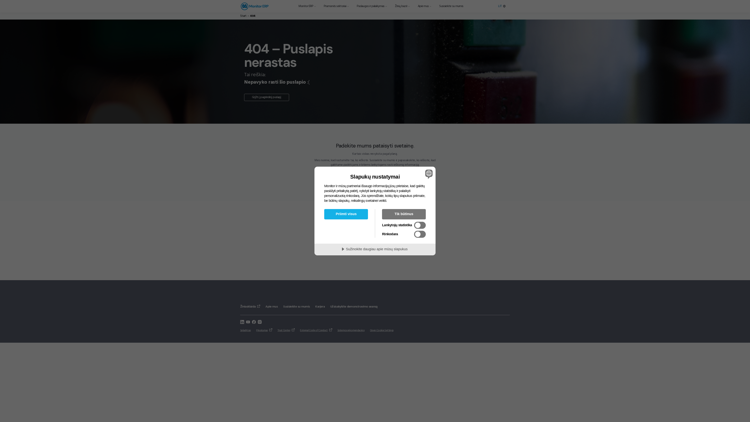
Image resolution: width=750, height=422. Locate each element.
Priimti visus (346, 214)
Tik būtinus (404, 214)
